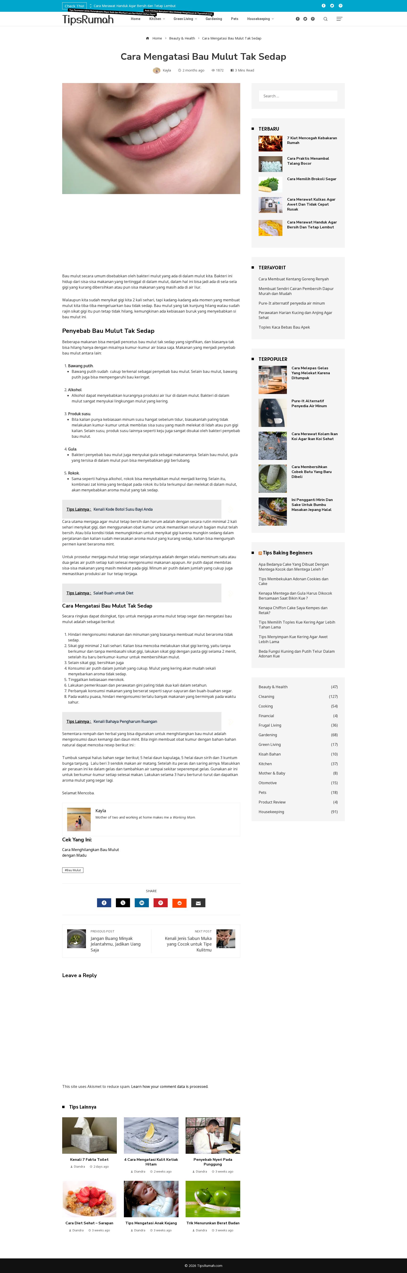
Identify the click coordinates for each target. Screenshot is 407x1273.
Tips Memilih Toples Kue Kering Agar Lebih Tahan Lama (297, 625)
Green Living (298, 744)
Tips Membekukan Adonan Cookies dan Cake (293, 581)
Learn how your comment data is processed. (169, 1086)
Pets (298, 792)
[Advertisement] (151, 238)
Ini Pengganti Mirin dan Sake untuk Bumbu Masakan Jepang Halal (312, 504)
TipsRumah (88, 18)
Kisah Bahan (298, 754)
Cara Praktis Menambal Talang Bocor (308, 161)
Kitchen (298, 763)
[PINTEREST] (161, 902)
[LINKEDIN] (142, 902)
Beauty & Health (298, 686)
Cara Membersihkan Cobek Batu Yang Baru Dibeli (312, 471)
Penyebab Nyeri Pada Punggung (213, 1162)
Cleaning (298, 696)
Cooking (298, 706)
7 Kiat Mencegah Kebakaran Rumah (312, 140)
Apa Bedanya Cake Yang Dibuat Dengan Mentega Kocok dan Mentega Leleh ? (294, 567)
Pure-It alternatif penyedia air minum (292, 303)
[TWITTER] (123, 902)
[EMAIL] (198, 902)
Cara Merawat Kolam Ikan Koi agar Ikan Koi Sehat (315, 436)
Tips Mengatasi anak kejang (151, 1223)
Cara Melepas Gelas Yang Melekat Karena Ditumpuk (311, 373)
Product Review (298, 802)
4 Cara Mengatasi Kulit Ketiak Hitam (151, 1162)
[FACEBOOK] (104, 902)
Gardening (298, 734)
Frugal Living (298, 725)
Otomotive (298, 782)
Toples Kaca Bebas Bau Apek (284, 327)
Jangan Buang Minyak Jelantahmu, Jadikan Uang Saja (116, 941)
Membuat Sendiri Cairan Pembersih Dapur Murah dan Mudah (296, 291)
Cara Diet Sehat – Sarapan (89, 1223)
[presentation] (90, 5)
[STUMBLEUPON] (179, 903)
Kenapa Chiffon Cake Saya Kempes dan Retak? (293, 610)
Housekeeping (298, 811)
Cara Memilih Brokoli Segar (311, 179)
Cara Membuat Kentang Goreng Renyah (294, 279)
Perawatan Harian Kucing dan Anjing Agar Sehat (295, 315)
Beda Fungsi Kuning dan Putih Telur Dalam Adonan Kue (297, 654)
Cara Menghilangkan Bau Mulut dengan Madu (90, 852)
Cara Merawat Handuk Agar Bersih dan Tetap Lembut (135, 6)
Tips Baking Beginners (288, 552)
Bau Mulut (74, 870)
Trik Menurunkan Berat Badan (213, 1223)
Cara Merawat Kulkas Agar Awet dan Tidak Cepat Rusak (311, 204)
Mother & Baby (298, 773)
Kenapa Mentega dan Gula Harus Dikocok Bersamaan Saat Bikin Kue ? (295, 596)
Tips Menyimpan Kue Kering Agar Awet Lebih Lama (293, 639)
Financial (298, 715)
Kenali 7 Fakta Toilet (89, 1159)
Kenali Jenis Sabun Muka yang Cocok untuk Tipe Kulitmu (188, 941)
